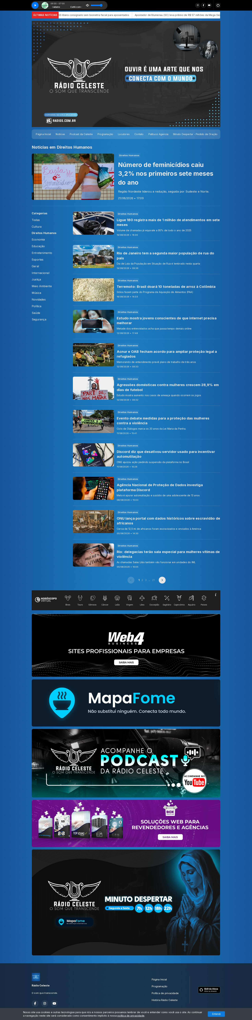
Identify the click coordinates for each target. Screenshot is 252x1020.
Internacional (40, 273)
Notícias (60, 134)
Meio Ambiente (42, 286)
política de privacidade (130, 1015)
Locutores (124, 134)
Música (36, 293)
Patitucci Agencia (158, 134)
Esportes (38, 259)
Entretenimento (42, 253)
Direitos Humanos (44, 233)
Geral (35, 266)
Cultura (36, 226)
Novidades (39, 299)
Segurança (39, 319)
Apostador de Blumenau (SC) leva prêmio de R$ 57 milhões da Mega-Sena (104, 15)
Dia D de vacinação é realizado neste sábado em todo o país (190, 15)
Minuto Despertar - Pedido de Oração (195, 134)
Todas (36, 220)
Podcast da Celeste (81, 134)
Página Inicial (43, 134)
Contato (138, 134)
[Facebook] (203, 5)
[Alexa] (218, 5)
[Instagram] (197, 5)
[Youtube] (209, 5)
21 (153, 580)
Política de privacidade (165, 993)
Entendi (216, 1013)
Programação (105, 134)
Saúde (36, 313)
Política (36, 306)
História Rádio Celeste (165, 1000)
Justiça (36, 279)
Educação (38, 246)
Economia (38, 239)
